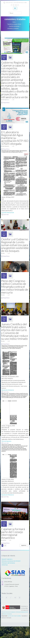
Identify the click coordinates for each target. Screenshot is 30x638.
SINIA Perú (5, 565)
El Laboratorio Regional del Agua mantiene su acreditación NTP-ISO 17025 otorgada (14, 137)
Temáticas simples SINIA (14, 24)
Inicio (14, 22)
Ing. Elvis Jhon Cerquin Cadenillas (14, 615)
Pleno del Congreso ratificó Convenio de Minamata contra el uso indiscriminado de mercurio (14, 286)
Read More (6, 102)
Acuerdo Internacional (8, 212)
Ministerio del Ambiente (8, 563)
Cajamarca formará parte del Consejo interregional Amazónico (13, 533)
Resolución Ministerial (8, 390)
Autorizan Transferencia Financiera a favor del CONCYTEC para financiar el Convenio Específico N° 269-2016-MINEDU (14, 347)
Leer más (6, 214)
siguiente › (23, 545)
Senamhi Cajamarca (7, 559)
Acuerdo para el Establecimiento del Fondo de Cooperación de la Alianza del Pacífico (14, 151)
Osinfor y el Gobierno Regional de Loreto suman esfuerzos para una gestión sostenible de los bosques (15, 244)
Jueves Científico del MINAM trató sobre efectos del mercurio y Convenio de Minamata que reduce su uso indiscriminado (14, 331)
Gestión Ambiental (14, 26)
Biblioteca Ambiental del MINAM (11, 561)
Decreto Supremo (6, 441)
